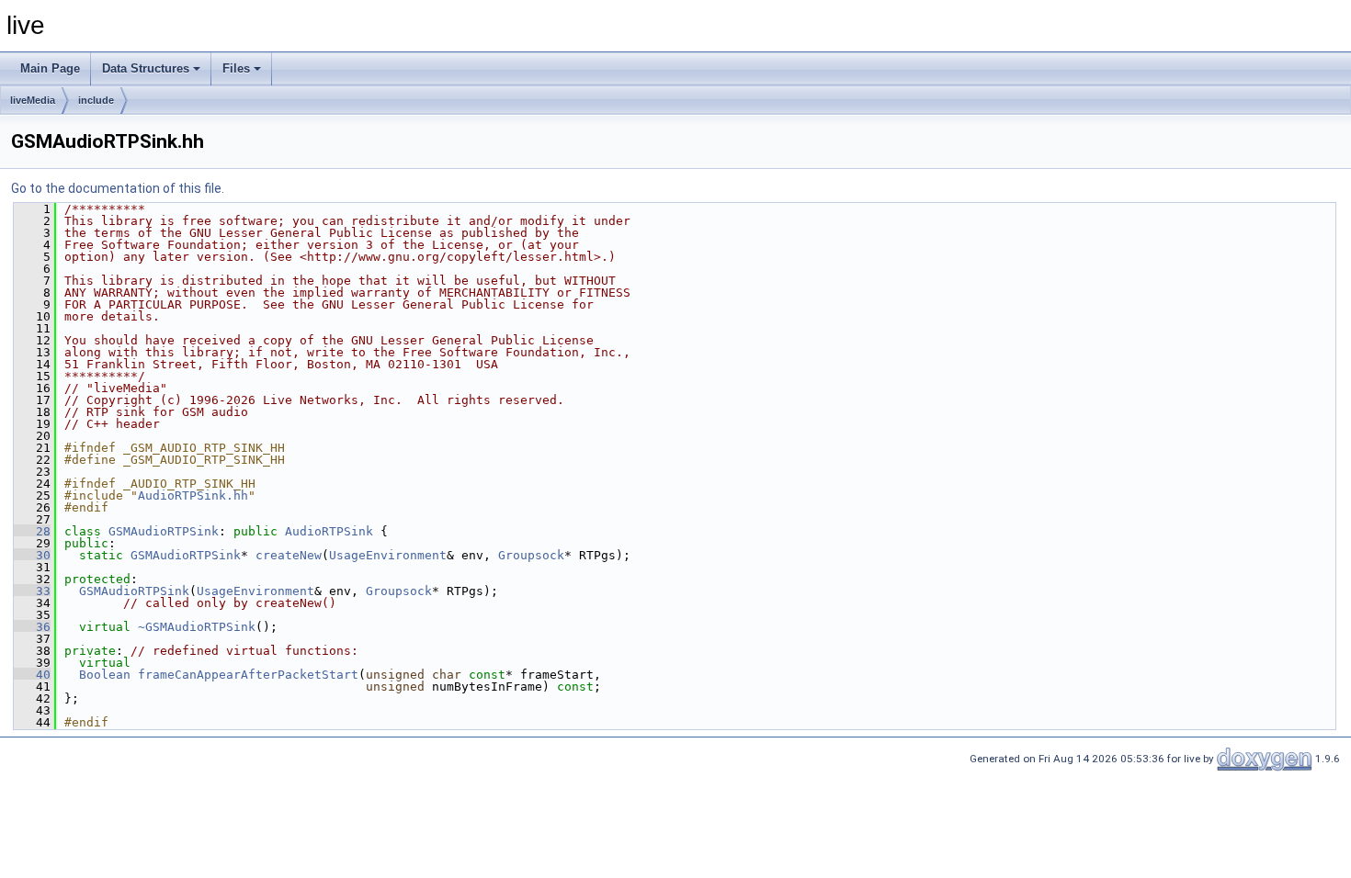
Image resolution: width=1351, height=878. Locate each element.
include (96, 100)
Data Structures (145, 68)
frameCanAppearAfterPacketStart (248, 674)
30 (32, 555)
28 (32, 531)
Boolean (105, 674)
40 (32, 674)
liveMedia (32, 100)
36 (32, 627)
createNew (288, 555)
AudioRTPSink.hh (193, 495)
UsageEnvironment (388, 555)
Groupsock (531, 555)
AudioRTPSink (329, 531)
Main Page (50, 68)
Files (236, 68)
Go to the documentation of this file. (117, 188)
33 (32, 591)
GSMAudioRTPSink (163, 531)
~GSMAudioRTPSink (196, 627)
